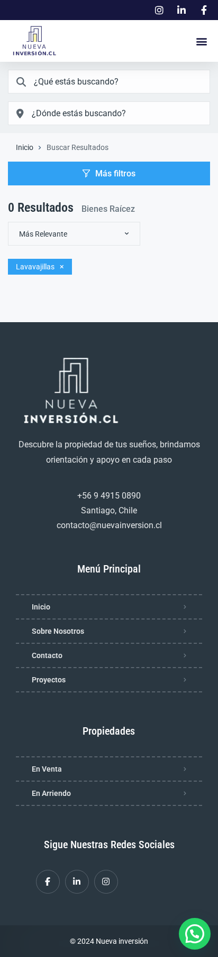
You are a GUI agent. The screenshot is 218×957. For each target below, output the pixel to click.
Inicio (24, 147)
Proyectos (49, 679)
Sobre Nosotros (58, 631)
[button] (201, 41)
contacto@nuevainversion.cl (109, 525)
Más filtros (115, 173)
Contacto (47, 655)
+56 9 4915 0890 (109, 496)
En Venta (47, 769)
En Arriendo (51, 793)
